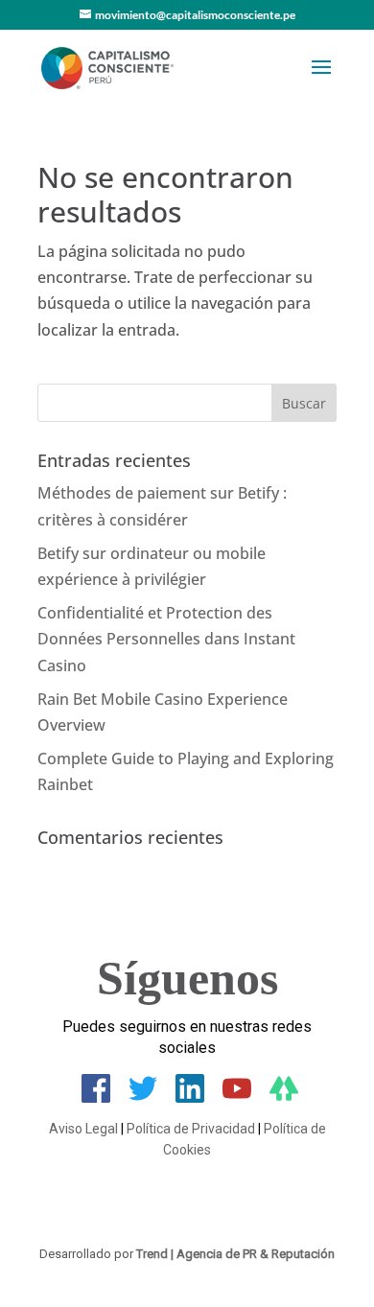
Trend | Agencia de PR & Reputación (235, 1254)
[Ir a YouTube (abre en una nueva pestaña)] (237, 1097)
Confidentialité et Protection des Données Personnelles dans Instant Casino (166, 638)
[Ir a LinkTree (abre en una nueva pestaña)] (284, 1097)
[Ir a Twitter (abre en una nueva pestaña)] (143, 1097)
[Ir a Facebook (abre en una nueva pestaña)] (96, 1097)
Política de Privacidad (191, 1128)
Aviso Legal (83, 1128)
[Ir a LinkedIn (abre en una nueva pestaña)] (190, 1097)
